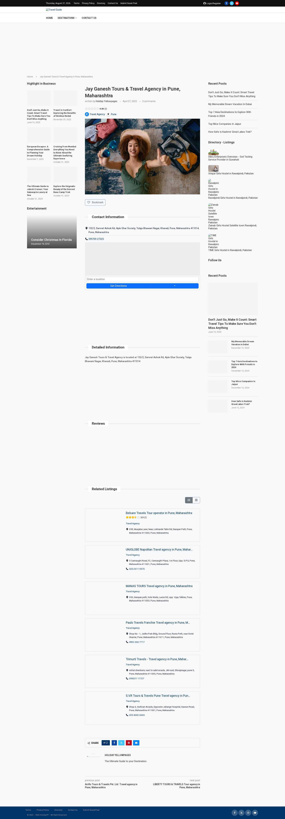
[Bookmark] (89, 538)
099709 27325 (96, 239)
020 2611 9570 (137, 568)
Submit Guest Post (128, 3)
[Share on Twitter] (121, 742)
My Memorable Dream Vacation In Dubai (230, 104)
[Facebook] (226, 3)
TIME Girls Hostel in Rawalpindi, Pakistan (230, 250)
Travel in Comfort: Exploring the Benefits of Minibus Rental (64, 113)
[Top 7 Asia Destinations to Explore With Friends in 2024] (218, 366)
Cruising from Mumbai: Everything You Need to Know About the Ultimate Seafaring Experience (65, 152)
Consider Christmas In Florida (51, 239)
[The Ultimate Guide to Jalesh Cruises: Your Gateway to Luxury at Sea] (38, 174)
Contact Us (113, 3)
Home (49, 18)
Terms (76, 3)
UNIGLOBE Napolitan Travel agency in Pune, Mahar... (159, 549)
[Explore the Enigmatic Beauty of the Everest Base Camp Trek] (65, 174)
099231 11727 (136, 678)
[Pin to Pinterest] (129, 742)
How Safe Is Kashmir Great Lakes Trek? (230, 131)
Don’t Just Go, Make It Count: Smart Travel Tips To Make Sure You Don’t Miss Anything (232, 324)
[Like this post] (107, 742)
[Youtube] (237, 3)
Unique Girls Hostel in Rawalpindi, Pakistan (231, 173)
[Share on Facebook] (114, 742)
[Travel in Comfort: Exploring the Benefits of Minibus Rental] (65, 98)
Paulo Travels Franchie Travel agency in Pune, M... (158, 622)
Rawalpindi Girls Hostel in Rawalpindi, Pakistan (233, 197)
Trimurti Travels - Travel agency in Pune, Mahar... (157, 659)
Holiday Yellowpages (106, 101)
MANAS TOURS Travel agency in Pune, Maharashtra (159, 586)
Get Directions (118, 285)
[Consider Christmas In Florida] (52, 231)
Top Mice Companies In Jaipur (224, 123)
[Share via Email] (136, 742)
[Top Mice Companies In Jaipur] (218, 386)
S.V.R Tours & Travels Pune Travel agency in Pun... (158, 695)
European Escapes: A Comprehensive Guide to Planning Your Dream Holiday (38, 151)
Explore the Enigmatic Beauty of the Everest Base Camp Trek (64, 189)
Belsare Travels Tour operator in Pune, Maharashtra (159, 513)
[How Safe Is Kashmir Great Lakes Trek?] (218, 406)
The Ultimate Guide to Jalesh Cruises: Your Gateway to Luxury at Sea (38, 191)
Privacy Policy (88, 3)
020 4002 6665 (137, 714)
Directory (101, 3)
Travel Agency (133, 523)
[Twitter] (232, 3)
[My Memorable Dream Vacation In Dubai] (218, 346)
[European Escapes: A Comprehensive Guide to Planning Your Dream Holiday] (38, 135)
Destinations (66, 18)
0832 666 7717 (137, 641)
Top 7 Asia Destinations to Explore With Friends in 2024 (244, 364)
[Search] (237, 18)
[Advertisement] (142, 48)
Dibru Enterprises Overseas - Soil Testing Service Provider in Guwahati (230, 158)
